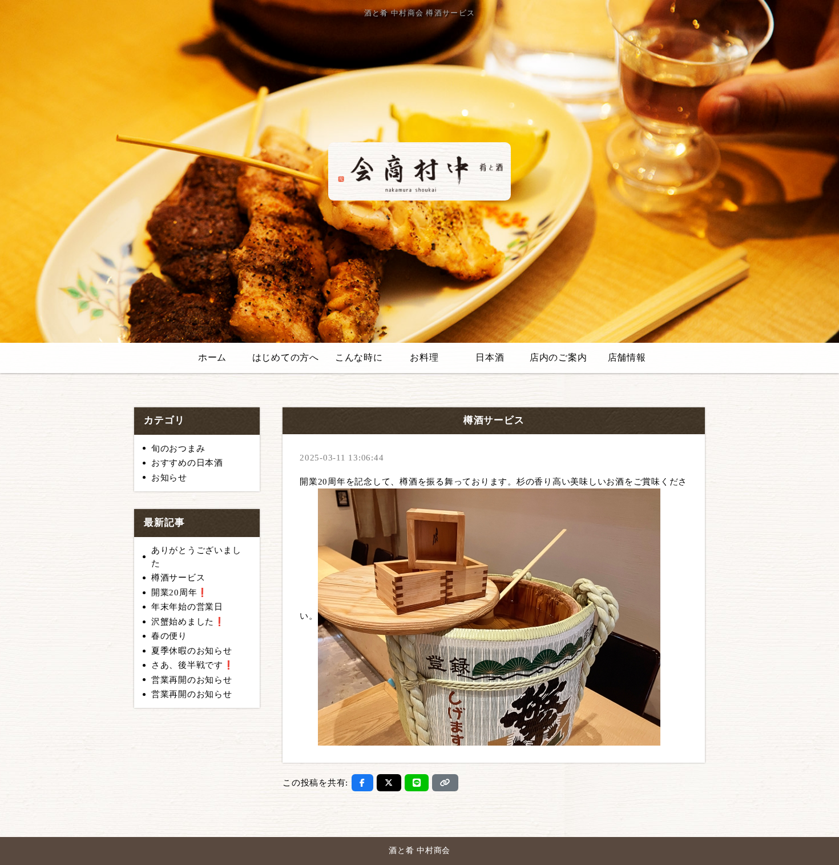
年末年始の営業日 (187, 606)
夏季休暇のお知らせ (191, 650)
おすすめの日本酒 (187, 462)
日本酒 (489, 357)
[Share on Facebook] (362, 782)
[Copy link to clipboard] (445, 782)
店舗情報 (627, 357)
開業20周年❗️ (179, 592)
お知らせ (169, 477)
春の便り (169, 635)
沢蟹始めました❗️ (188, 621)
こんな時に (359, 357)
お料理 (424, 357)
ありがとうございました (196, 557)
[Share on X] (389, 782)
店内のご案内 (558, 357)
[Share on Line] (417, 782)
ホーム (212, 357)
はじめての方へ (285, 357)
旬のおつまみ (178, 448)
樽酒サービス (178, 577)
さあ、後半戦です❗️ (193, 665)
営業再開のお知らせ (191, 679)
